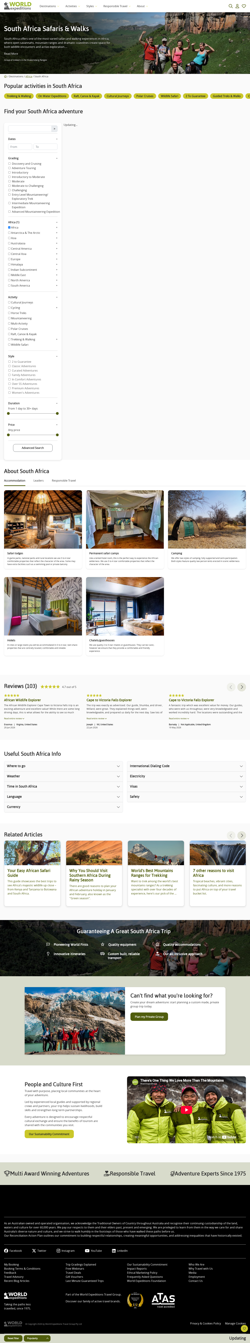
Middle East (18, 275)
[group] (19, 96)
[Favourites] (244, 6)
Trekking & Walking (23, 339)
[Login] (237, 6)
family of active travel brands (101, 1301)
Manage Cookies (235, 1323)
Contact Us (196, 1281)
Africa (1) (13, 222)
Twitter (41, 1251)
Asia (13, 238)
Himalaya (17, 264)
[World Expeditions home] (17, 6)
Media (192, 1273)
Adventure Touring (24, 168)
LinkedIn (122, 1251)
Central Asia (18, 253)
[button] (241, 687)
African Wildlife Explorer (22, 700)
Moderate (18, 181)
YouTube (96, 1251)
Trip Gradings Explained (81, 1264)
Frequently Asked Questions (145, 1277)
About (141, 6)
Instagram (68, 1251)
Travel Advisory (13, 1277)
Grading (13, 158)
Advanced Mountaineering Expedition (36, 212)
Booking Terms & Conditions (22, 1268)
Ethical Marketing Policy (142, 1273)
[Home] (5, 76)
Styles (90, 6)
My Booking (11, 1264)
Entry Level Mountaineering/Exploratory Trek (30, 197)
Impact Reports (137, 1268)
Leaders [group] (39, 480)
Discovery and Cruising (26, 164)
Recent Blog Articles (16, 1281)
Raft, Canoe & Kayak (24, 334)
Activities (71, 6)
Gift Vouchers (74, 1277)
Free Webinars (75, 1268)
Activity (12, 297)
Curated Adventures (25, 370)
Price (11, 425)
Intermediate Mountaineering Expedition (31, 205)
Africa (29, 76)
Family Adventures (24, 375)
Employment (197, 1277)
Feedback (10, 1273)
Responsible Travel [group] (64, 480)
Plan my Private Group (149, 1017)
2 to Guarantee (21, 362)
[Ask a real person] (244, 1328)
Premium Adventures (25, 388)
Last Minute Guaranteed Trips (85, 1281)
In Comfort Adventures (26, 379)
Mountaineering (21, 318)
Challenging (19, 190)
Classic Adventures (24, 366)
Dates (12, 139)
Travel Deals (73, 1273)
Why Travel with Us (201, 1268)
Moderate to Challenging (28, 186)
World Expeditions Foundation (146, 1281)
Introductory (20, 172)
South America (20, 285)
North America (20, 280)
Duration (14, 403)
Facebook (16, 1251)
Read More (11, 54)
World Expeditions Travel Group (100, 1294)
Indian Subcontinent (24, 269)
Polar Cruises (19, 328)
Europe (15, 259)
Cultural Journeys (22, 302)
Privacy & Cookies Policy (205, 1323)
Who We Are (196, 1264)
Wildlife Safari (19, 344)
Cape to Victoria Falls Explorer (109, 700)
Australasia (18, 243)
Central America (21, 248)
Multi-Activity (19, 323)
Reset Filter (13, 1338)
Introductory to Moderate (28, 177)
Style (11, 356)
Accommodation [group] (14, 480)
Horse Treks (18, 313)
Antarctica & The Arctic (25, 232)
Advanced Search (33, 448)
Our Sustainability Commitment (49, 1134)
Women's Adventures (25, 393)
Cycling (15, 307)
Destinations (48, 6)
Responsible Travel (115, 6)
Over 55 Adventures (24, 384)
